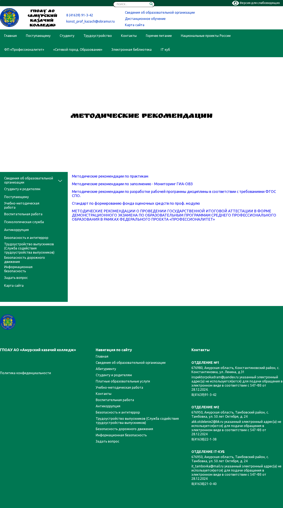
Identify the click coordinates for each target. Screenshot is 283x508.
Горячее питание (159, 35)
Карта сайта (134, 25)
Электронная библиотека (131, 49)
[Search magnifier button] (151, 5)
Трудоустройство (97, 35)
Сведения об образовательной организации (160, 12)
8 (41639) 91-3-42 (79, 15)
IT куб (165, 49)
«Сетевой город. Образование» (77, 49)
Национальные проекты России (206, 35)
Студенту (67, 35)
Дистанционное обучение (145, 19)
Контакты (129, 35)
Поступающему (38, 35)
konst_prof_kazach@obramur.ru (90, 21)
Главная (10, 35)
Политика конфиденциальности (25, 373)
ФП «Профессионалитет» (24, 49)
